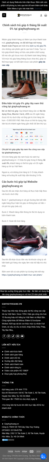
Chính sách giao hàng (13, 354)
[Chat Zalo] (43, 456)
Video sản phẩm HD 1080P (16, 370)
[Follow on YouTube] (22, 336)
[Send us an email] (18, 336)
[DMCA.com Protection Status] (8, 440)
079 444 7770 (21, 389)
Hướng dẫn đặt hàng (13, 361)
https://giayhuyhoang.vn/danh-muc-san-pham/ (22, 275)
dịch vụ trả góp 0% (38, 46)
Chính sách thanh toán (13, 364)
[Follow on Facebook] (4, 336)
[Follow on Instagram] (9, 336)
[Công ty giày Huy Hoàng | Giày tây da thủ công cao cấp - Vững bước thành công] (24, 15)
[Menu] (4, 15)
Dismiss (38, 8)
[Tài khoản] (41, 15)
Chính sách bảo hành (13, 351)
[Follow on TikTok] (13, 336)
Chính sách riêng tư (12, 367)
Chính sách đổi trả (12, 358)
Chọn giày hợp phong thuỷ (15, 374)
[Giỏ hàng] (45, 15)
